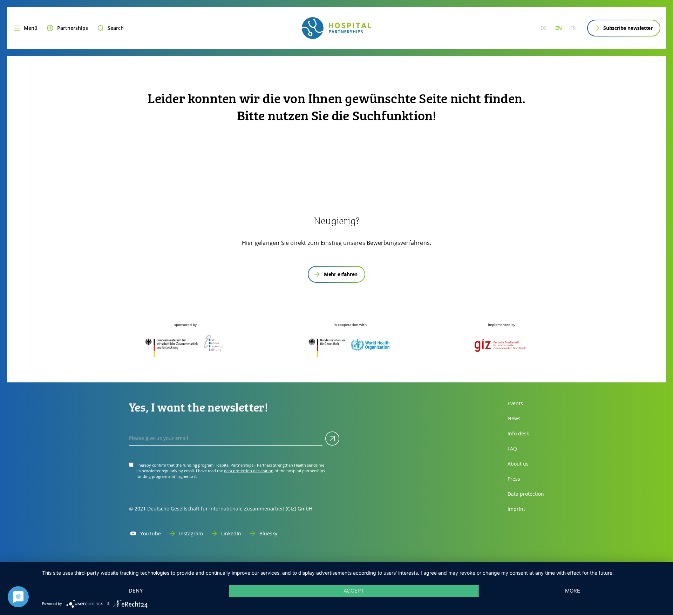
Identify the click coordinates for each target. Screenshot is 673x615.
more (572, 590)
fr (573, 28)
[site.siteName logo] (336, 28)
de (544, 28)
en (558, 28)
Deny (136, 590)
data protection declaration (248, 470)
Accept (354, 590)
